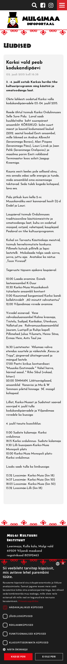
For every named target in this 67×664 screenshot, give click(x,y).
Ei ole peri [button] (49, 656)
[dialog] (33, 611)
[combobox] (58, 564)
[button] (33, 649)
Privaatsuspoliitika (28, 601)
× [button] (62, 563)
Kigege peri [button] (18, 656)
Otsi (34, 5)
